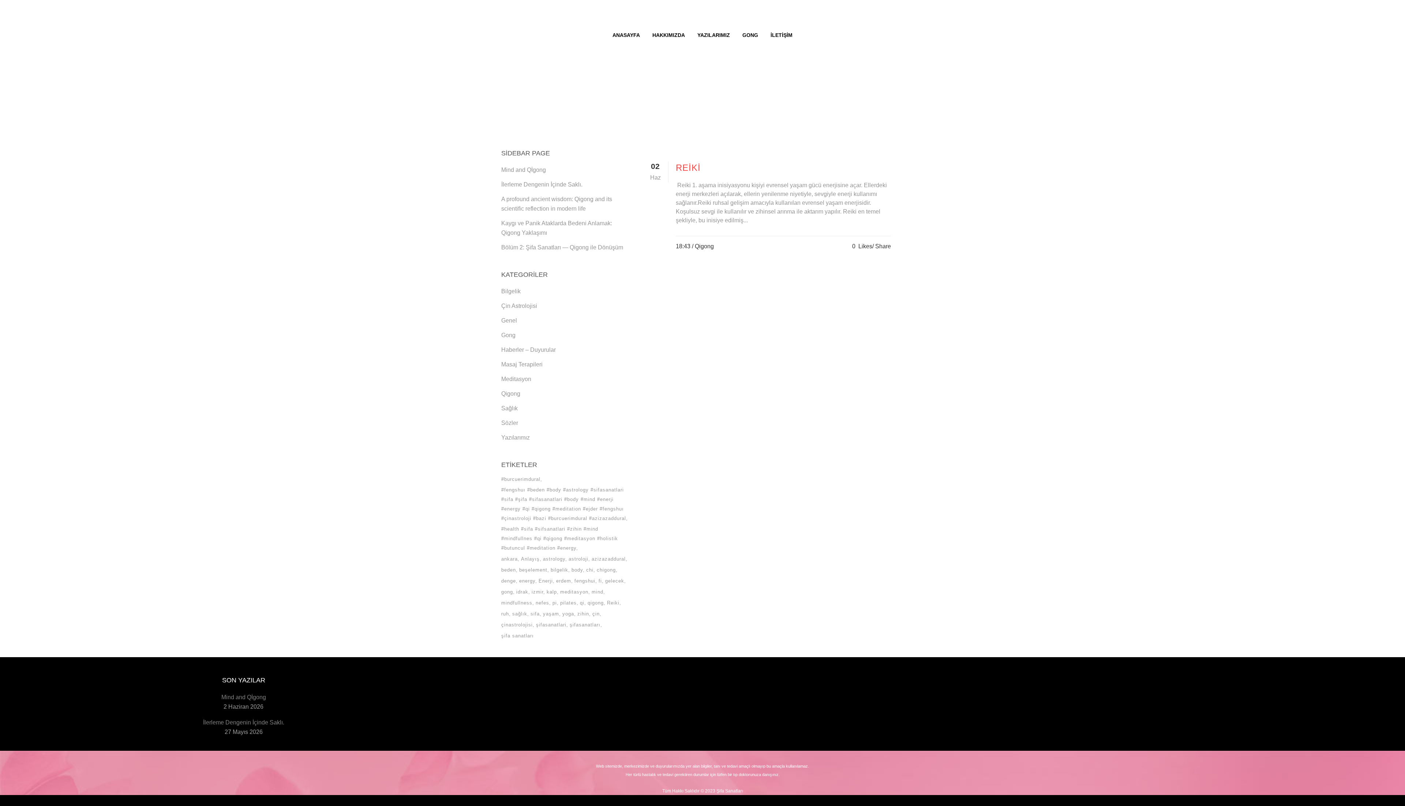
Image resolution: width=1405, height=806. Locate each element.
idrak (522, 592)
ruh (505, 614)
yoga (568, 614)
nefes (542, 603)
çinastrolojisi (517, 625)
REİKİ (688, 168)
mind (597, 592)
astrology (554, 559)
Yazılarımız (515, 437)
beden (508, 570)
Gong (508, 335)
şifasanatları (585, 625)
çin (596, 614)
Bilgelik (511, 291)
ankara (509, 559)
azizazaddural (609, 559)
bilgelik (559, 570)
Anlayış (530, 559)
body (577, 570)
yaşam (551, 614)
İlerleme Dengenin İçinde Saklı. (541, 184)
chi (589, 570)
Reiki (613, 603)
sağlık (519, 614)
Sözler (509, 423)
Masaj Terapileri (522, 364)
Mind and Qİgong (523, 170)
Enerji (546, 581)
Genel (509, 320)
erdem (563, 581)
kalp (552, 592)
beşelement (533, 570)
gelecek (614, 581)
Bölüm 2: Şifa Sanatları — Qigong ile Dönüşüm (562, 247)
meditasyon (574, 592)
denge (508, 581)
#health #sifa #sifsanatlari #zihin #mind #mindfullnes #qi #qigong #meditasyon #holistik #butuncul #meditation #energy (559, 538)
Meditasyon (516, 379)
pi (554, 603)
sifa (535, 614)
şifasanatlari (551, 625)
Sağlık (509, 408)
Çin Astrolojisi (519, 306)
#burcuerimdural (520, 479)
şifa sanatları (517, 636)
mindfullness (516, 603)
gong (507, 592)
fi (600, 581)
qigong (596, 603)
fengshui (584, 581)
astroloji (578, 559)
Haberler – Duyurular (528, 350)
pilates (568, 603)
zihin (583, 614)
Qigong (510, 394)
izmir (537, 592)
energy (527, 581)
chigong (606, 570)
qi (582, 603)
